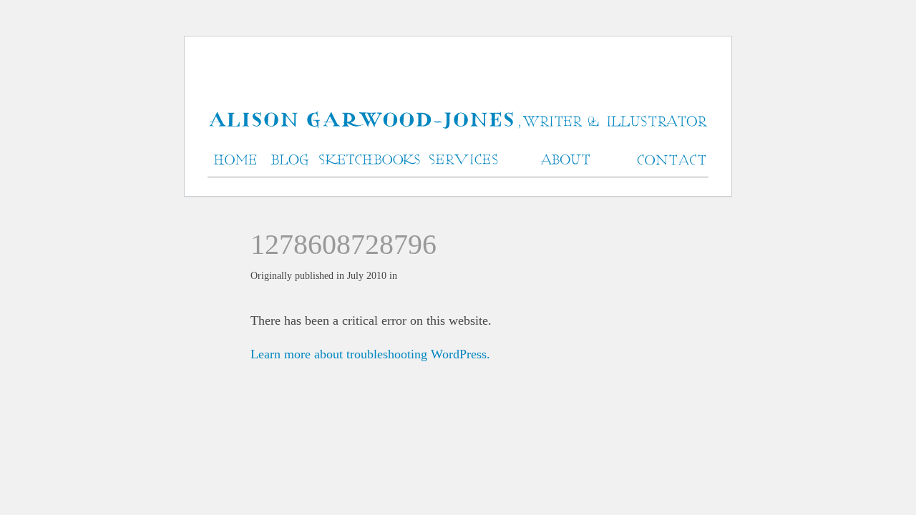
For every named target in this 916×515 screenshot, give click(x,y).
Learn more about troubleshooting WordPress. (370, 354)
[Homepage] (458, 121)
